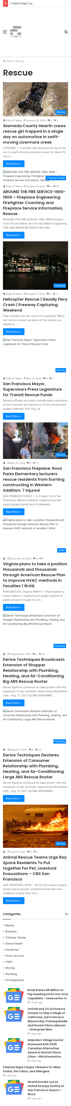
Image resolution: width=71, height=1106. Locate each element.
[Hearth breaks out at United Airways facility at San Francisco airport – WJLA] (14, 1087)
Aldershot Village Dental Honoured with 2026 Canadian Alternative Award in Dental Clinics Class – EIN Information (45, 1048)
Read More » (13, 163)
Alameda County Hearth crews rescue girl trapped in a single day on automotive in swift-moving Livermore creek (34, 134)
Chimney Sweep (15, 937)
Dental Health (14, 943)
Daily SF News (14, 120)
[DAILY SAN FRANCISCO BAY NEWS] (16, 31)
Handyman (12, 949)
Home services (14, 955)
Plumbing (11, 974)
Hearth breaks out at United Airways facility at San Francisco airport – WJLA (46, 1088)
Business (11, 931)
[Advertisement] (41, 28)
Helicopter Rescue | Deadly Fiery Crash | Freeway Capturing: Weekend (35, 304)
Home (9, 61)
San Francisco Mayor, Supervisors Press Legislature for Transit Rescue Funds (32, 389)
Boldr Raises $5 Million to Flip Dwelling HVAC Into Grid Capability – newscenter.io (48, 994)
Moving (10, 967)
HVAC (9, 961)
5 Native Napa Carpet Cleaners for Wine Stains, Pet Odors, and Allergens (32, 1069)
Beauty (9, 925)
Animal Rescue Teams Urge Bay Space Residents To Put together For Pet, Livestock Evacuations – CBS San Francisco (35, 868)
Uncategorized (14, 980)
